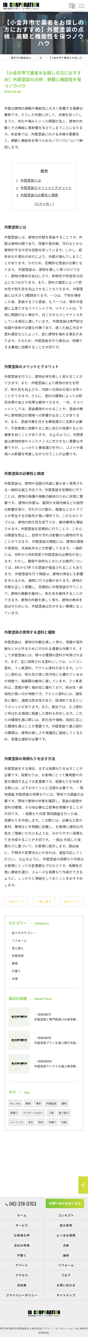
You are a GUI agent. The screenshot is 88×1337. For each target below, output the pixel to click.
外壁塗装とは (31, 180)
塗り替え (18, 948)
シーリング (16, 1122)
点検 (15, 978)
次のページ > (71, 901)
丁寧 (51, 1112)
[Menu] (81, 5)
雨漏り (14, 1112)
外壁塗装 (18, 955)
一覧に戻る (44, 901)
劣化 (30, 1122)
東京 (38, 1103)
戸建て (16, 971)
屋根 (15, 963)
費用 (28, 1103)
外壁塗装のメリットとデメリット (46, 187)
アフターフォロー (33, 1112)
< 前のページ (16, 901)
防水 (41, 1122)
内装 (64, 1122)
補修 (64, 1103)
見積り (52, 1122)
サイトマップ (66, 1295)
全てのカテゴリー (24, 932)
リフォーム (19, 940)
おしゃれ (15, 1103)
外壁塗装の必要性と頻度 (39, 194)
